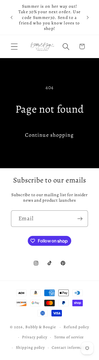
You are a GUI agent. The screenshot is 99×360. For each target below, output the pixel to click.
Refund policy (76, 327)
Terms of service (69, 337)
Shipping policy (30, 347)
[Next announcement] (88, 18)
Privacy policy (34, 337)
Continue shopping (49, 135)
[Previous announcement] (12, 18)
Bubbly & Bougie (40, 327)
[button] (14, 46)
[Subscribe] (80, 218)
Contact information (71, 347)
